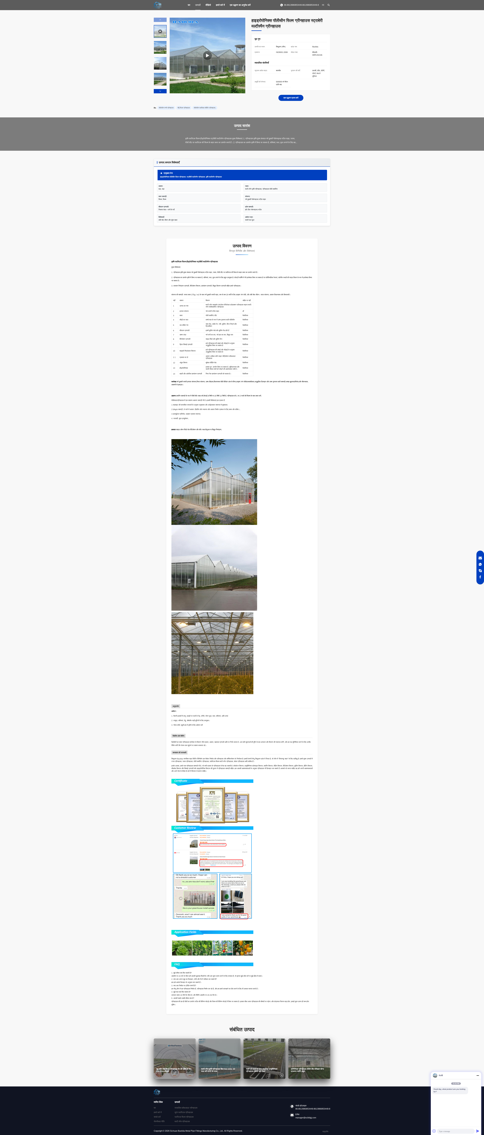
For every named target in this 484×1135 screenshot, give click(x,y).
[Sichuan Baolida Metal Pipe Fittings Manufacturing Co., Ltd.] (157, 5)
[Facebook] (480, 576)
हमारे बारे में (220, 5)
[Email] (480, 558)
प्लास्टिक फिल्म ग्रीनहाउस (184, 1117)
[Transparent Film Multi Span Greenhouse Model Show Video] (207, 55)
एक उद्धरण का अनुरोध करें (240, 5)
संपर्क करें (157, 1117)
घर (189, 5)
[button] (160, 91)
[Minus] (477, 1075)
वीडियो (208, 5)
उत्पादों (198, 5)
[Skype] (480, 570)
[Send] (478, 1131)
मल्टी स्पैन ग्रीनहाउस (182, 1121)
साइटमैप (325, 1131)
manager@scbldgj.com (305, 1118)
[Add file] (434, 1131)
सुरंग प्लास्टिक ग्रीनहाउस (184, 1112)
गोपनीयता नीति (159, 1121)
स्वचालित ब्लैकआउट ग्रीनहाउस (186, 1108)
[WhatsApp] (480, 564)
